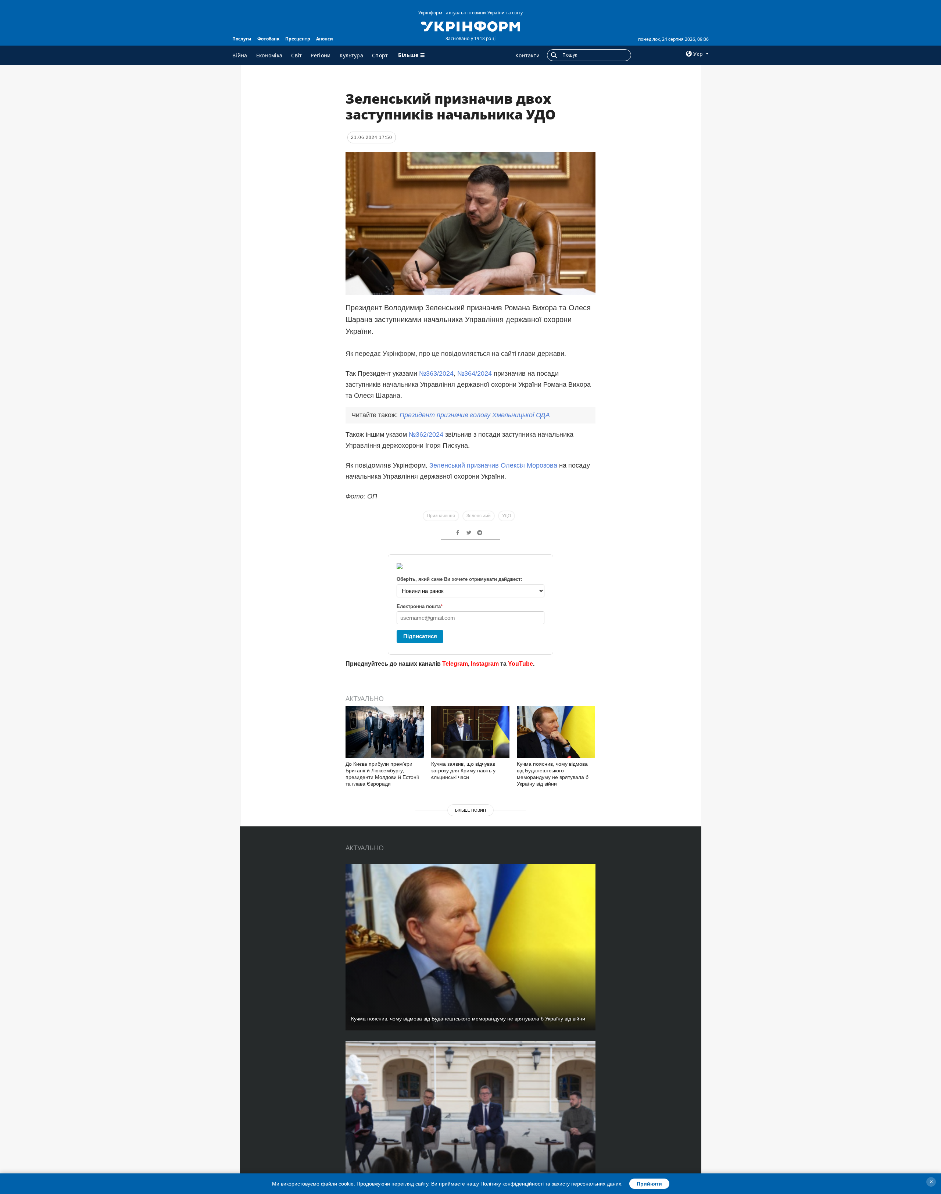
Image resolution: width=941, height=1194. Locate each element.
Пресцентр (297, 39)
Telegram (455, 664)
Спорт (380, 55)
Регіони (320, 55)
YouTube (520, 664)
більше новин (470, 810)
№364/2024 (475, 373)
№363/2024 (435, 373)
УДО (506, 515)
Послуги (241, 39)
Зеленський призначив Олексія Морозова (494, 465)
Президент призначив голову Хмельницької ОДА (475, 415)
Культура (351, 55)
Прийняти (649, 1184)
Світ (296, 55)
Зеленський (478, 515)
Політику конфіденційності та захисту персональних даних (550, 1184)
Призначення (441, 515)
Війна (239, 55)
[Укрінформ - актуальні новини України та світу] (470, 26)
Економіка (269, 55)
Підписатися (420, 636)
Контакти (527, 55)
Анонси (324, 39)
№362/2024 (426, 434)
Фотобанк (268, 39)
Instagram (485, 664)
